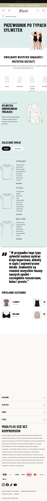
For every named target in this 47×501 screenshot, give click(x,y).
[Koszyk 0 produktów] (43, 10)
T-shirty (16, 302)
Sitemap (16, 494)
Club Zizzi (5, 405)
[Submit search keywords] (3, 16)
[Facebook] (7, 484)
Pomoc (4, 412)
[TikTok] (11, 484)
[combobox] (23, 16)
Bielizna (16, 315)
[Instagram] (3, 484)
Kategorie (5, 397)
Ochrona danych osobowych (10, 491)
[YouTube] (15, 484)
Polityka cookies (7, 494)
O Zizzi (4, 419)
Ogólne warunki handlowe (28, 491)
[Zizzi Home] (23, 10)
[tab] (6, 148)
